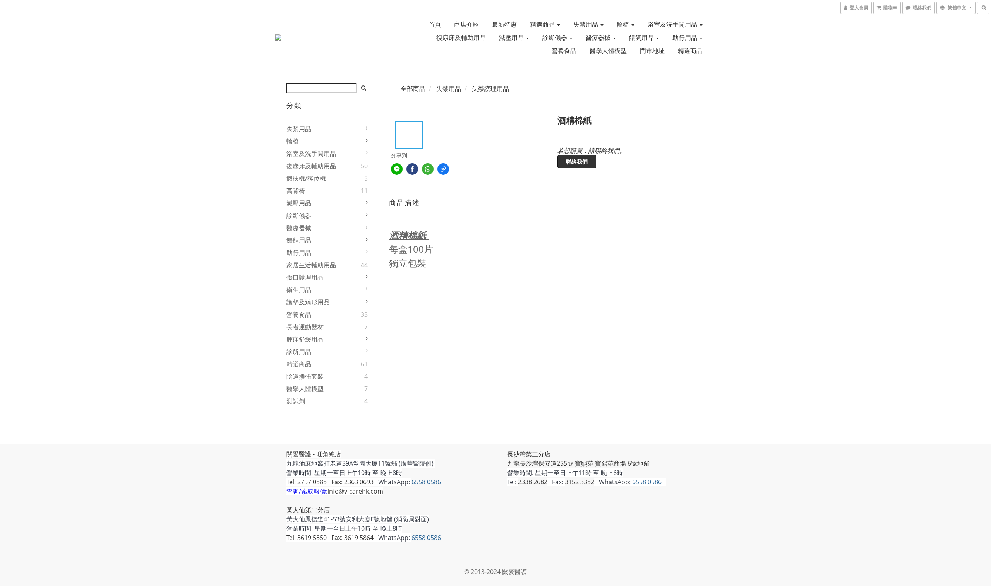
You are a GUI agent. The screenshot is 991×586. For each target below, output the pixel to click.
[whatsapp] (428, 169)
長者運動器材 (305, 327)
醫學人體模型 (608, 50)
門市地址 (652, 50)
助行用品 (685, 37)
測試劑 (295, 401)
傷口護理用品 (305, 277)
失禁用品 (586, 24)
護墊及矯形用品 (308, 302)
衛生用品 (298, 289)
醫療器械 (599, 37)
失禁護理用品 (490, 88)
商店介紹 (466, 24)
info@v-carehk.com (355, 491)
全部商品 (413, 88)
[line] (397, 169)
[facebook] (412, 169)
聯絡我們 (577, 161)
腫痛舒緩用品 (305, 339)
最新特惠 (504, 24)
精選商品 (543, 24)
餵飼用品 (642, 37)
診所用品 (298, 351)
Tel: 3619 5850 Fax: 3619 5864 (330, 537)
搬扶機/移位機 (306, 178)
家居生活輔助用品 (311, 265)
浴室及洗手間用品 (673, 24)
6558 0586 (426, 482)
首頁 (435, 24)
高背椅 (295, 190)
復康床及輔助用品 (461, 37)
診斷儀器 (555, 37)
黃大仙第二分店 (308, 510)
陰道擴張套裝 (305, 376)
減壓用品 (512, 37)
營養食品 (564, 50)
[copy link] (443, 169)
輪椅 (624, 24)
